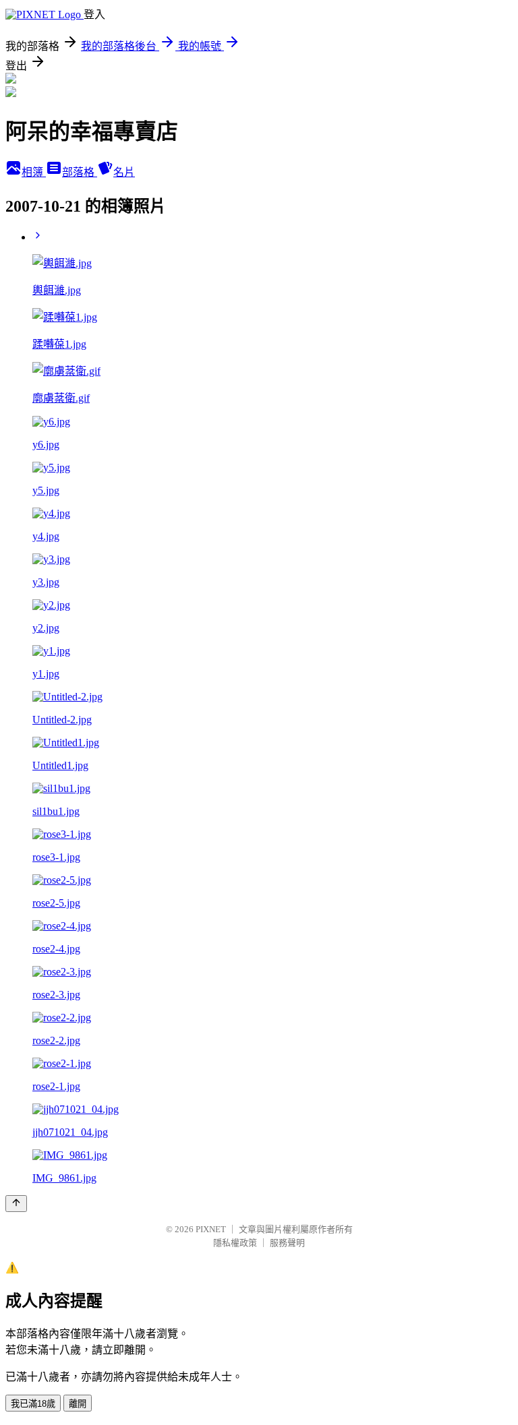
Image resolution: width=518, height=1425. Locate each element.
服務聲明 (287, 1243)
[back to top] (16, 1203)
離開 (77, 1404)
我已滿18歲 (33, 1404)
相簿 (34, 172)
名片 (124, 172)
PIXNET (211, 1229)
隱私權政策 (235, 1243)
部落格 (79, 172)
